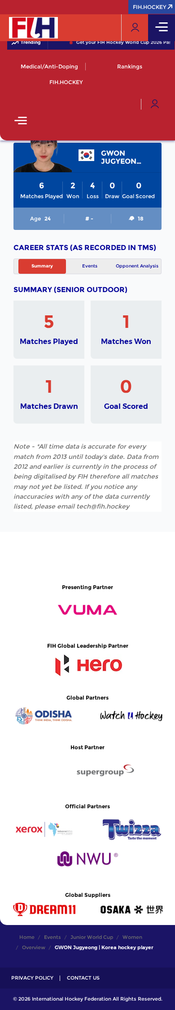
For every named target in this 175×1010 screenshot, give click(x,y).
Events (89, 266)
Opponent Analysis (137, 266)
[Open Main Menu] (20, 121)
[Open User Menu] (154, 104)
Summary (42, 266)
